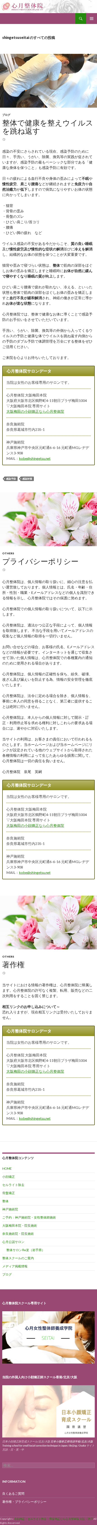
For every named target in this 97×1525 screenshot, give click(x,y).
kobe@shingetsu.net (35, 458)
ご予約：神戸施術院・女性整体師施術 (29, 1217)
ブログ (6, 114)
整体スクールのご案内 (18, 1258)
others (8, 553)
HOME (7, 1168)
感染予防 (11, 478)
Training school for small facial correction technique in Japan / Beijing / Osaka (44, 1445)
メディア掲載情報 (15, 1266)
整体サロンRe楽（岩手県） (25, 1250)
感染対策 (27, 478)
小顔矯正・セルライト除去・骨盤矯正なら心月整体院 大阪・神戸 (53, 1518)
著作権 (13, 964)
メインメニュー (91, 18)
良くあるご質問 (13, 1493)
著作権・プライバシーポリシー (24, 1502)
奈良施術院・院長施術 (18, 1234)
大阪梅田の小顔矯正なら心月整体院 (35, 411)
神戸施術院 (10, 1209)
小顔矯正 (8, 1177)
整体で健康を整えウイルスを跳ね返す (47, 126)
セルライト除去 (13, 1185)
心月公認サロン (13, 1242)
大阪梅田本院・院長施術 (19, 1225)
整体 (5, 1201)
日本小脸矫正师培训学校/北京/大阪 (72, 1441)
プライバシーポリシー (40, 561)
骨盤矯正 (8, 1193)
